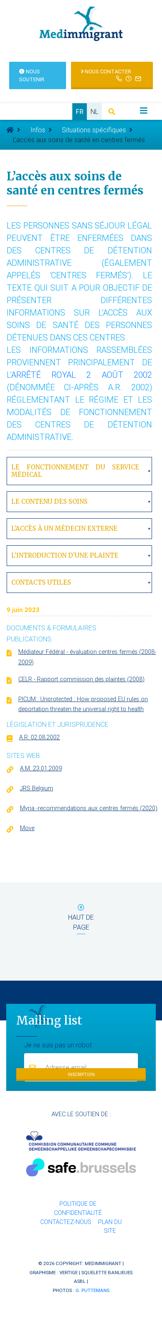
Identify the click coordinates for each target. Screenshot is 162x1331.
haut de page (81, 922)
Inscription (81, 1074)
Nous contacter (107, 71)
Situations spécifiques (94, 130)
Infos (37, 130)
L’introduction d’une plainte (64, 555)
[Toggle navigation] (143, 110)
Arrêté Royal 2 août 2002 (81, 374)
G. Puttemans (92, 1290)
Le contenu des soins (49, 501)
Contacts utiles (41, 582)
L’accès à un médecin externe (64, 528)
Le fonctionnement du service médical (75, 470)
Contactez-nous (65, 1222)
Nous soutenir (31, 75)
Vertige (68, 1272)
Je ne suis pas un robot (58, 1045)
